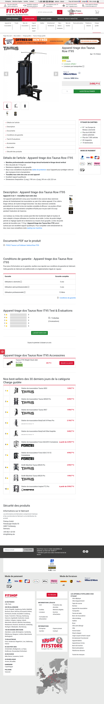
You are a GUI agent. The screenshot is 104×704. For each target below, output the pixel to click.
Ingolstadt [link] (14, 618)
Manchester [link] (28, 634)
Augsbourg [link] (18, 609)
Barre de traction (77, 645)
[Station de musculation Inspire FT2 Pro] (16, 488)
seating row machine (34, 228)
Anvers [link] (7, 661)
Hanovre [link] (7, 618)
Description (11, 127)
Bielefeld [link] (29, 609)
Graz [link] (6, 641)
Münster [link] (20, 622)
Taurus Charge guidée (39, 36)
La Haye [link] (23, 649)
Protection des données (57, 606)
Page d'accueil (7, 36)
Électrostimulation (78, 648)
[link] (82, 157)
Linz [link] (24, 641)
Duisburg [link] (27, 614)
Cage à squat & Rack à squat (81, 636)
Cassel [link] (27, 618)
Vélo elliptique (76, 598)
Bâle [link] (6, 656)
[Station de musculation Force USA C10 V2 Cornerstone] (16, 456)
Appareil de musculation (79, 608)
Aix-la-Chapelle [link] (9, 609)
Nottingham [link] (8, 636)
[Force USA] (27, 445)
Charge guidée (27, 36)
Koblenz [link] (7, 620)
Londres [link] (21, 634)
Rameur (74, 606)
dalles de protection (39, 170)
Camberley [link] (27, 632)
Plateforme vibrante (78, 650)
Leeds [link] (13, 632)
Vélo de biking (76, 618)
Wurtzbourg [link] (22, 627)
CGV (40, 605)
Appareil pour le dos (78, 643)
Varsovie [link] (7, 672)
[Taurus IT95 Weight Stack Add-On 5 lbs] (10, 363)
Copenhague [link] (9, 667)
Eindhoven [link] (8, 651)
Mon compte (93, 1)
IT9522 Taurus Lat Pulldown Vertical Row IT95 (22, 245)
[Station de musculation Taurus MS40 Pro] (16, 401)
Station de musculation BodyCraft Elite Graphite (38, 431)
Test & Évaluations (13, 139)
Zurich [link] (21, 656)
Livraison (42, 612)
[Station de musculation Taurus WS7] (16, 412)
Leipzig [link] (18, 620)
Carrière (26, 1)
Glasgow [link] (15, 634)
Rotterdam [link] (23, 651)
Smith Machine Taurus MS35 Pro (33, 465)
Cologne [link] (13, 620)
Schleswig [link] (29, 624)
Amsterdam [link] (8, 649)
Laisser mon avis (39, 333)
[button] (7, 106)
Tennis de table (77, 613)
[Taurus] (10, 48)
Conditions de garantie (15, 135)
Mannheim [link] (8, 622)
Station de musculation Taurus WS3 (34, 388)
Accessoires (11, 143)
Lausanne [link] (15, 656)
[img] (79, 73)
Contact (31, 1)
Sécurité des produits (14, 152)
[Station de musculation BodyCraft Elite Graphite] (16, 433)
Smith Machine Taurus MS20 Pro (33, 476)
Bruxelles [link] (13, 661)
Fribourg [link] (18, 616)
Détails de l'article (13, 122)
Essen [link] (7, 616)
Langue (84, 1)
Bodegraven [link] (17, 649)
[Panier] (98, 12)
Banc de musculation (78, 616)
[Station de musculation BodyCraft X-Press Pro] (16, 423)
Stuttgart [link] (8, 627)
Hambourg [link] (25, 616)
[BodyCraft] (27, 424)
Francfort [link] (12, 616)
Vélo (73, 628)
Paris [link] (9, 604)
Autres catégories (91, 19)
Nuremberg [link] (26, 622)
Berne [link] (10, 656)
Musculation (29, 19)
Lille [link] (6, 604)
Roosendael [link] (16, 651)
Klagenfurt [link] (18, 641)
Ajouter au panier (87, 91)
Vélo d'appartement (78, 601)
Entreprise (8, 1)
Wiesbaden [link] (14, 627)
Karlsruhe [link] (21, 618)
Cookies (41, 610)
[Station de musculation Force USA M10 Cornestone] (16, 444)
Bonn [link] (12, 611)
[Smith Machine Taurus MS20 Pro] (16, 478)
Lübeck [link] (23, 620)
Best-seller (10, 147)
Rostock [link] (15, 624)
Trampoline (75, 611)
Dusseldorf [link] (20, 614)
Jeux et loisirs (45, 19)
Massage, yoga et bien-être (68, 19)
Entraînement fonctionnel (80, 638)
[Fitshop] (17, 12)
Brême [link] (29, 611)
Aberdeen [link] (8, 632)
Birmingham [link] (20, 632)
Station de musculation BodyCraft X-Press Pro (37, 420)
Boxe (73, 623)
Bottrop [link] (17, 611)
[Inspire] (27, 490)
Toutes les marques (78, 654)
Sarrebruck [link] (21, 624)
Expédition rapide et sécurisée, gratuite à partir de (32, 6)
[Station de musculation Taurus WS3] (16, 390)
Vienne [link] (7, 644)
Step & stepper (76, 633)
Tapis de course (77, 603)
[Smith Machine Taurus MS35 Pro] (16, 467)
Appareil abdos (77, 641)
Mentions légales (17, 1)
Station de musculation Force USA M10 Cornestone (39, 442)
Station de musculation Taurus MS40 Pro (36, 399)
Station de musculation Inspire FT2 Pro (35, 486)
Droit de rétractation (56, 613)
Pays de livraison (73, 1)
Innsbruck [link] (12, 641)
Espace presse (57, 628)
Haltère (74, 621)
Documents (11, 131)
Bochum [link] (7, 611)
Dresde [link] (14, 614)
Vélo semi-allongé (77, 626)
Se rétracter (52, 595)
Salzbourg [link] (29, 641)
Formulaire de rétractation (43, 618)
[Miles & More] (91, 579)
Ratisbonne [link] (8, 624)
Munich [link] (14, 622)
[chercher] (59, 12)
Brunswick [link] (23, 611)
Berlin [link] (24, 609)
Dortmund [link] (8, 614)
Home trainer (76, 631)
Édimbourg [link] (8, 634)
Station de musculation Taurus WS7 (34, 410)
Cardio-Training (12, 19)
